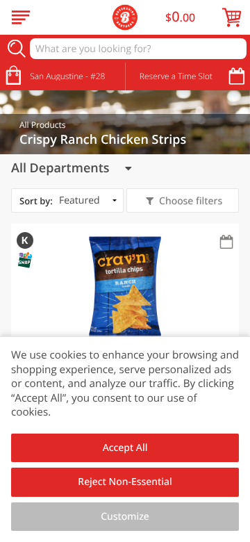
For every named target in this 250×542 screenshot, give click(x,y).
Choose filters (190, 201)
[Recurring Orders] (226, 243)
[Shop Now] (21, 17)
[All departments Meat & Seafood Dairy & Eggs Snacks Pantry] (71, 168)
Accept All (125, 447)
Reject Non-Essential (125, 481)
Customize (125, 516)
